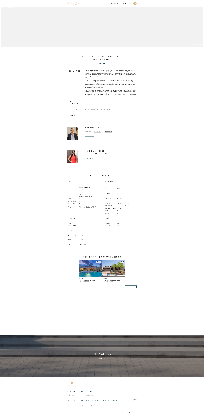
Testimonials (106, 400)
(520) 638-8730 (97, 131)
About (74, 400)
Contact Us (114, 400)
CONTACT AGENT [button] (89, 135)
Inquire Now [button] (102, 63)
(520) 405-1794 (114, 3)
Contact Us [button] (102, 358)
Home (68, 400)
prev (5, 44)
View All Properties (130, 286)
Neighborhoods (96, 400)
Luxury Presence (77, 412)
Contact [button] (125, 3)
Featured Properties (84, 400)
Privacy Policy (133, 412)
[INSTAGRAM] (133, 400)
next (8, 44)
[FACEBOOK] (135, 400)
